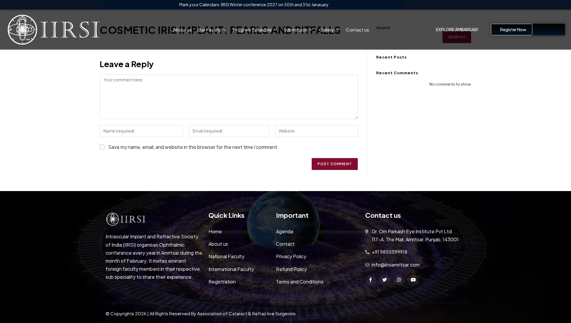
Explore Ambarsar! (457, 29)
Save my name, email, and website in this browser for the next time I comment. (193, 147)
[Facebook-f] (370, 280)
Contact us (357, 29)
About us (182, 29)
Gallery (326, 29)
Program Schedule (252, 29)
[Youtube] (413, 280)
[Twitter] (384, 280)
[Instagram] (399, 280)
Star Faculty (209, 29)
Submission (296, 29)
